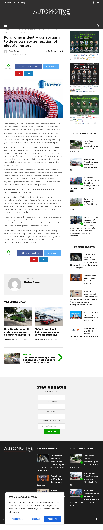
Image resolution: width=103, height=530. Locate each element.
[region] (34, 508)
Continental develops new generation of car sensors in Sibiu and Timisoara (39, 360)
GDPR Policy (19, 3)
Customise (17, 519)
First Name (51, 392)
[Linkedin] (98, 2)
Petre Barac (14, 51)
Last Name (51, 401)
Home (7, 30)
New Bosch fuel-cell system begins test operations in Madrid (17, 332)
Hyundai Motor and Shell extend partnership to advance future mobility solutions (84, 333)
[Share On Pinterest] (19, 73)
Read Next (28, 354)
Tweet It (52, 67)
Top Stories (18, 32)
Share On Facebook (29, 67)
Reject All (35, 519)
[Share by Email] (28, 73)
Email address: (51, 421)
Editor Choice (21, 30)
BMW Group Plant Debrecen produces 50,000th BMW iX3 (47, 332)
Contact (7, 3)
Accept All (52, 519)
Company (51, 411)
